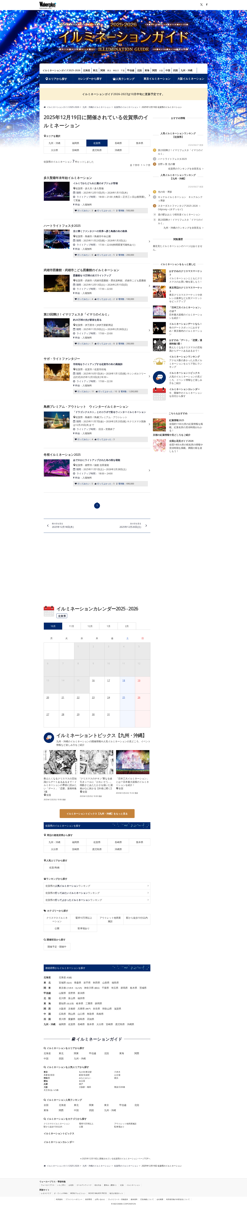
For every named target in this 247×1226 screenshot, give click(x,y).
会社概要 (160, 1199)
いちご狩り (61, 1185)
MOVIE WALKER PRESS (97, 1193)
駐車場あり (84, 928)
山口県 (81, 1013)
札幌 (69, 977)
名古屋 (70, 1003)
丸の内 (78, 987)
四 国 (47, 1019)
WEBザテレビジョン (78, 1193)
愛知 (46, 1081)
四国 (175, 70)
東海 (147, 70)
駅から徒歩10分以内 (137, 917)
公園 (57, 928)
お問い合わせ (100, 1199)
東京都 (62, 987)
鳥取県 (90, 1013)
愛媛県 (71, 1019)
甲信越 (130, 70)
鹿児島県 (97, 150)
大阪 (161, 70)
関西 (154, 70)
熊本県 (139, 143)
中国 (168, 70)
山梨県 (62, 993)
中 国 (47, 1013)
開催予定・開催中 (57, 946)
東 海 (47, 1003)
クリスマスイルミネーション (57, 919)
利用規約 (59, 1199)
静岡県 (98, 1003)
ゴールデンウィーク (84, 1185)
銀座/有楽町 (84, 1074)
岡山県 (71, 1013)
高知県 (90, 1019)
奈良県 (96, 1008)
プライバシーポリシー (74, 1199)
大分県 (54, 150)
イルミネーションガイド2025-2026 (61, 70)
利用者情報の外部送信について (178, 1199)
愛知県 (62, 1003)
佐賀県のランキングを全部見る (185, 168)
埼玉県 (114, 987)
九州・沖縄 (186, 70)
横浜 (97, 987)
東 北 (47, 982)
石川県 (62, 998)
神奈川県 (89, 987)
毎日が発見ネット (116, 1193)
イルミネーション (133, 1185)
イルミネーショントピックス (59, 1133)
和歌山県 (107, 1008)
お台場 (117, 1074)
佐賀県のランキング (68, 885)
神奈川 (116, 70)
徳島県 (81, 1019)
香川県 (62, 1019)
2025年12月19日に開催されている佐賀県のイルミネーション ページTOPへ (115, 1158)
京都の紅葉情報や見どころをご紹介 (172, 434)
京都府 (71, 1008)
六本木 (70, 987)
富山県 (71, 998)
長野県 (71, 993)
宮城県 (62, 982)
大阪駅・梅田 (85, 1087)
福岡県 (75, 143)
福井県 (81, 998)
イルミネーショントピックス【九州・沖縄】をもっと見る (97, 813)
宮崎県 (75, 150)
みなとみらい (85, 1078)
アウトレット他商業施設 (110, 919)
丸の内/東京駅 (85, 1071)
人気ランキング (125, 79)
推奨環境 (88, 1199)
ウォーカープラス (47, 1185)
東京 (109, 70)
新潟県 (81, 993)
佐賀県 (96, 842)
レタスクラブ (46, 1193)
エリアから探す (57, 79)
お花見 (71, 1185)
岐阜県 (79, 1003)
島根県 (100, 1013)
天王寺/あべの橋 (51, 1090)
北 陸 (47, 998)
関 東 (47, 987)
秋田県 (96, 982)
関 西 (47, 1008)
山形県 (105, 982)
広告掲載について (147, 1199)
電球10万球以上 (83, 917)
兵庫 (46, 1084)
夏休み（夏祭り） (110, 1185)
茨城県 (143, 987)
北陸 (139, 70)
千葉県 (105, 987)
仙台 (69, 982)
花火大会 (97, 1185)
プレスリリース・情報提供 (118, 1199)
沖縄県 (118, 150)
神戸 (88, 1008)
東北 (95, 70)
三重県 (89, 1003)
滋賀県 (117, 1008)
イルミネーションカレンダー (59, 1142)
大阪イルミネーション (190, 78)
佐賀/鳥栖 (54, 867)
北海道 (86, 70)
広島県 (62, 1013)
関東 (102, 70)
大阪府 (62, 1008)
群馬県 (124, 987)
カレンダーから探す (90, 78)
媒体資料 (134, 1199)
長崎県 (118, 143)
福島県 (115, 982)
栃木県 (133, 987)
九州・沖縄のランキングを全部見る (182, 228)
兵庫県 (81, 1008)
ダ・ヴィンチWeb (60, 1193)
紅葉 (122, 1185)
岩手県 (87, 982)
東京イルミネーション (157, 78)
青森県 (77, 982)
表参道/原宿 (49, 1074)
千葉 (123, 70)
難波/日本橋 (119, 1087)
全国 (46, 1105)
